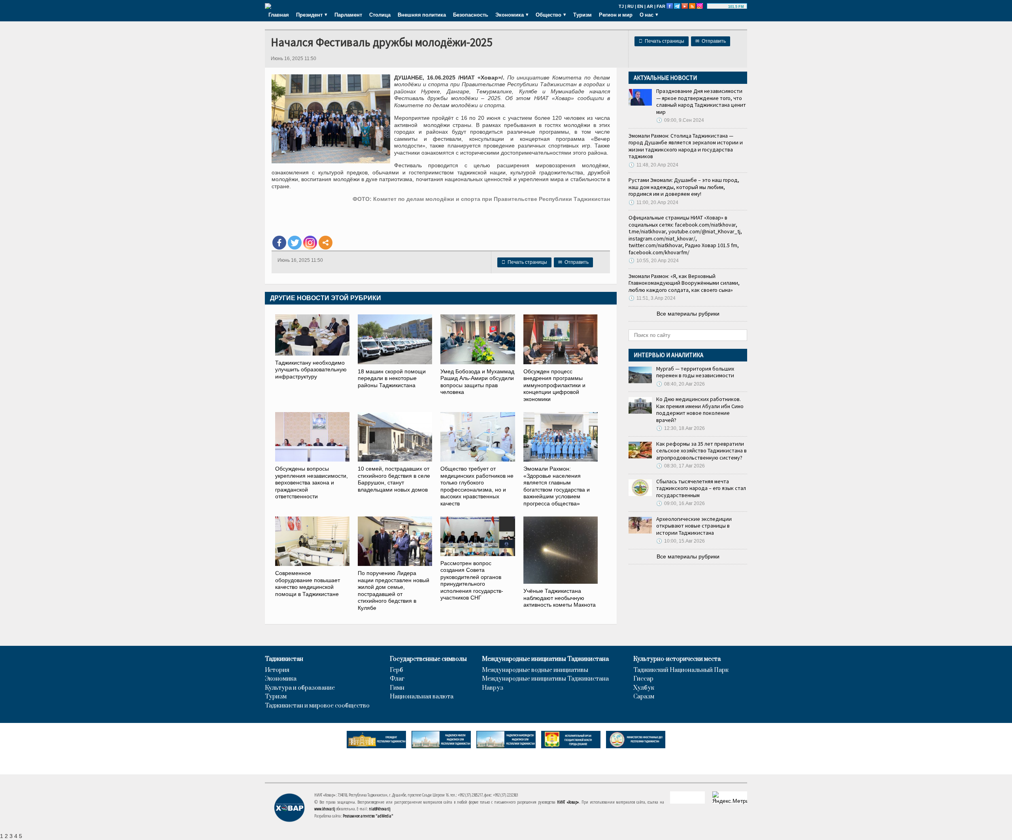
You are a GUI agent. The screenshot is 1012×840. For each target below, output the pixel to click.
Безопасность (470, 15)
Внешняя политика (422, 15)
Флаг (397, 679)
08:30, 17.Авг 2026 (680, 466)
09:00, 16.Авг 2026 (680, 503)
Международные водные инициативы (535, 670)
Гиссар (643, 679)
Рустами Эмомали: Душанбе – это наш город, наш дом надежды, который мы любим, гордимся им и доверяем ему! (684, 186)
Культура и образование (300, 688)
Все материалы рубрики (688, 313)
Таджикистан (284, 659)
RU (630, 6)
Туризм (582, 15)
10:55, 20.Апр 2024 (654, 260)
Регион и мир (615, 15)
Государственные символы (428, 659)
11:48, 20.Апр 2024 (653, 165)
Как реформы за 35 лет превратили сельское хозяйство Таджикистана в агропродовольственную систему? (701, 450)
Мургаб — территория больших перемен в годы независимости (695, 372)
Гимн (397, 688)
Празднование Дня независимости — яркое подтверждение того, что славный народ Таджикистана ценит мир (701, 101)
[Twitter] (295, 243)
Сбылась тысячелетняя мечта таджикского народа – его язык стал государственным (701, 488)
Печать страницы (661, 41)
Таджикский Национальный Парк (681, 670)
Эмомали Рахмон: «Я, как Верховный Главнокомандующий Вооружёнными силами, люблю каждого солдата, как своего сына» (684, 282)
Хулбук (643, 688)
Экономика (280, 679)
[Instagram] (310, 243)
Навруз (492, 688)
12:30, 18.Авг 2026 (680, 428)
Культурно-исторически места (677, 659)
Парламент (348, 15)
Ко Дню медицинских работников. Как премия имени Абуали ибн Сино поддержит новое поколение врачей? (700, 409)
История (277, 670)
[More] (325, 243)
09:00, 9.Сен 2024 (680, 120)
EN (640, 6)
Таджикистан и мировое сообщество (317, 705)
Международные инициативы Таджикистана (545, 659)
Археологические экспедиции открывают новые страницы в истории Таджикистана (694, 525)
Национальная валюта (421, 696)
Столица (380, 15)
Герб (396, 670)
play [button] (719, 7)
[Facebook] (279, 243)
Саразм (643, 696)
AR (650, 6)
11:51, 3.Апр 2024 (652, 298)
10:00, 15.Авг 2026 (680, 541)
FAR (661, 6)
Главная (278, 15)
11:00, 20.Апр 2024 (653, 202)
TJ (621, 6)
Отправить (710, 41)
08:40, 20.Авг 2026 (680, 384)
